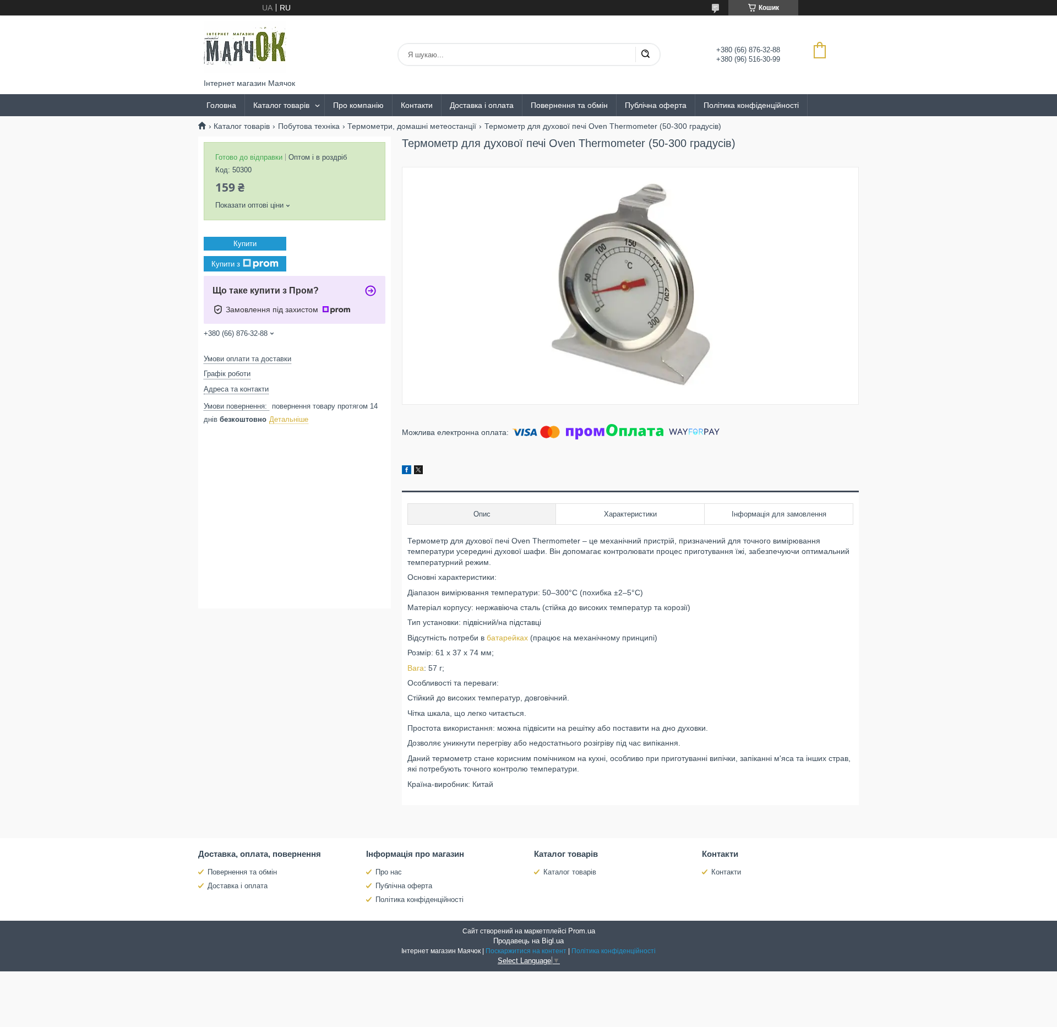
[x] (418, 471)
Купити (245, 244)
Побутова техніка (309, 126)
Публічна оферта (655, 105)
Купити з (225, 264)
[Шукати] (645, 54)
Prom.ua (581, 931)
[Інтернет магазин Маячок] (245, 47)
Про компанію (358, 105)
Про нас (388, 872)
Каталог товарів (281, 105)
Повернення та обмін (569, 105)
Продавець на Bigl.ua (528, 941)
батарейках (507, 637)
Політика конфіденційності (751, 105)
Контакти (417, 105)
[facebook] (406, 471)
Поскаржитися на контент (526, 951)
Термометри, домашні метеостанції (411, 126)
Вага (415, 668)
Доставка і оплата (482, 105)
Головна (221, 105)
